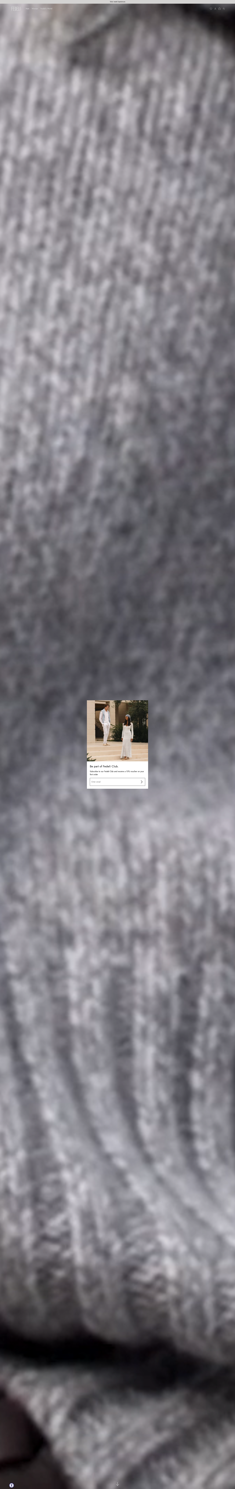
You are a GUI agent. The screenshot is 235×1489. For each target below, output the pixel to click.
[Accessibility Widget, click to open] (11, 1485)
